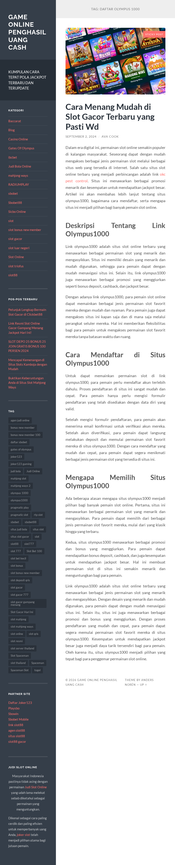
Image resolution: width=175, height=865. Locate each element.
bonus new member (23, 427)
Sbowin (13, 714)
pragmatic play (20, 507)
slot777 (29, 544)
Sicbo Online (17, 211)
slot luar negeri (18, 248)
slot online (17, 634)
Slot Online (16, 257)
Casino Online (18, 139)
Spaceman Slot (20, 670)
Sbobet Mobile (18, 719)
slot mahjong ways (22, 626)
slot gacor (15, 239)
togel (37, 670)
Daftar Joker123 (20, 703)
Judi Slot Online (36, 787)
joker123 (16, 456)
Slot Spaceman (20, 655)
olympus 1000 (19, 493)
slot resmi (17, 641)
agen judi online (20, 420)
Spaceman (37, 663)
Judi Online (33, 471)
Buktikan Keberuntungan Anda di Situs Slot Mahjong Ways (27, 382)
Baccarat (14, 121)
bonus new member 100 (25, 435)
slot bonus (17, 565)
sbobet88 (30, 522)
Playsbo (13, 708)
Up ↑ (143, 684)
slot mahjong (18, 619)
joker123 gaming (21, 464)
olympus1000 (19, 500)
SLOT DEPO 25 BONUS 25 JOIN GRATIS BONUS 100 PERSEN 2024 (27, 346)
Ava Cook (110, 136)
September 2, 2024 (81, 136)
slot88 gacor (17, 741)
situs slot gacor (20, 536)
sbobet (13, 193)
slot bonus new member (24, 230)
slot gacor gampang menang (23, 603)
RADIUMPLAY (18, 184)
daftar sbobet (19, 442)
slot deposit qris (20, 580)
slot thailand (18, 663)
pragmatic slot (19, 514)
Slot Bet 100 (34, 551)
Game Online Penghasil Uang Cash (27, 32)
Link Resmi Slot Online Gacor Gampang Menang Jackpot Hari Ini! (25, 327)
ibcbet (12, 157)
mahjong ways (18, 175)
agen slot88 (16, 730)
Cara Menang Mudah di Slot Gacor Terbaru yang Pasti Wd (110, 117)
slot (11, 221)
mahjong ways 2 (21, 485)
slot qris (33, 634)
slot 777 (16, 551)
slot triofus (16, 266)
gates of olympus (21, 449)
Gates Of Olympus (21, 148)
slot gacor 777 (19, 594)
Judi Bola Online (19, 166)
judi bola (16, 471)
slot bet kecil (18, 558)
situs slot (38, 529)
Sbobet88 (15, 202)
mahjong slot (18, 478)
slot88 (13, 275)
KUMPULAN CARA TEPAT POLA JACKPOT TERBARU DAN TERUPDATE (27, 80)
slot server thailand (22, 648)
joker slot (23, 835)
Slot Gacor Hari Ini (22, 612)
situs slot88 (16, 736)
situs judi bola (19, 529)
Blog (11, 130)
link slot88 (15, 725)
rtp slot (38, 514)
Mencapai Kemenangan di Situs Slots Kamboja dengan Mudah (27, 364)
